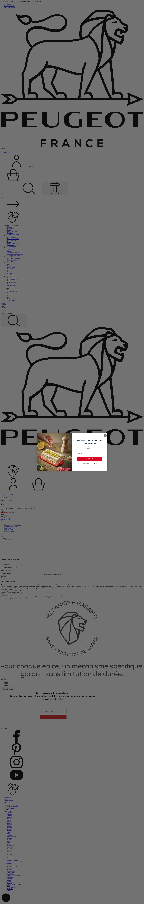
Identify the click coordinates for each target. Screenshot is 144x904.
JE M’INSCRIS (90, 458)
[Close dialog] (105, 435)
